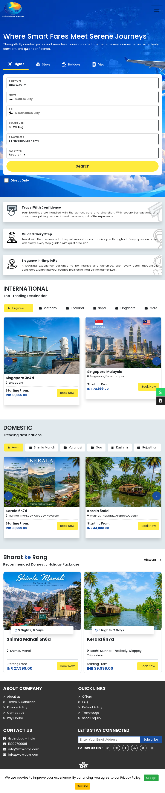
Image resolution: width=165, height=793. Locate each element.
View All (150, 560)
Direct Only (20, 180)
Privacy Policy (130, 777)
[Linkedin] (108, 748)
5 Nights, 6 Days (31, 630)
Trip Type (15, 81)
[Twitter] (143, 748)
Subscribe (151, 739)
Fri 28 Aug (16, 127)
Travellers (16, 137)
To (10, 109)
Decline (82, 786)
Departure (16, 123)
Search (83, 166)
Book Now (67, 393)
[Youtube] (134, 748)
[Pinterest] (116, 748)
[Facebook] (125, 748)
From (12, 94)
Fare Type (15, 150)
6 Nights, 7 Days (111, 630)
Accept (151, 778)
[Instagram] (152, 748)
